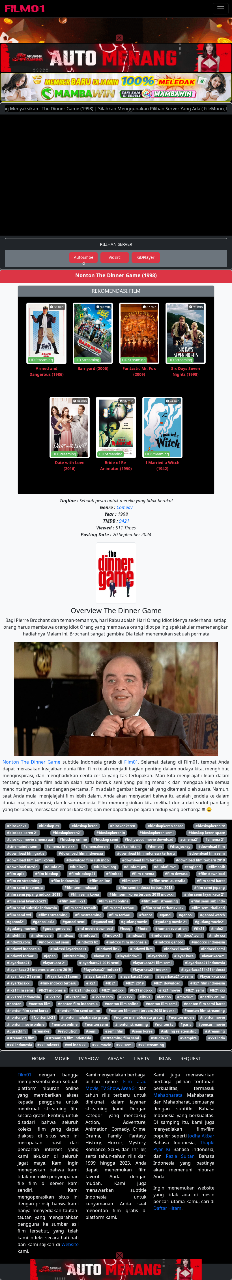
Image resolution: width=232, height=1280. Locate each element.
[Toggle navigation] (221, 8)
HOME (39, 1058)
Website (70, 1244)
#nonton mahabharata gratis (138, 1017)
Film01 (131, 762)
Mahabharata (167, 1095)
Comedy (124, 507)
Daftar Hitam (167, 1208)
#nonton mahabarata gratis (84, 1017)
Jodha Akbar (201, 1136)
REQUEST (191, 1058)
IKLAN (165, 1058)
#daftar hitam (128, 846)
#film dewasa (176, 873)
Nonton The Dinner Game (31, 762)
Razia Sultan (180, 1156)
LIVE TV (142, 1058)
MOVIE (62, 1058)
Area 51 (129, 1088)
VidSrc (115, 257)
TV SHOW (88, 1058)
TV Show (110, 1088)
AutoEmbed (83, 259)
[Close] (119, 38)
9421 (124, 521)
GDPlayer (145, 257)
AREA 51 (116, 1058)
